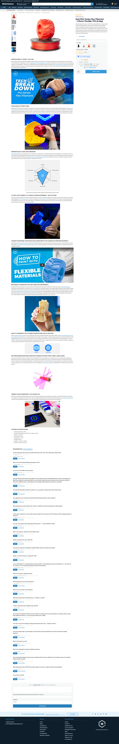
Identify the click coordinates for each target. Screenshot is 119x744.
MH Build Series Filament (88, 7)
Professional (44, 727)
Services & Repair (44, 735)
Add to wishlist (81, 36)
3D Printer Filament (28, 7)
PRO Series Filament (77, 7)
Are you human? (28, 694)
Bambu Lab (36, 7)
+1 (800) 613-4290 (34, 1)
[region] (45, 35)
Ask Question (42, 706)
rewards (88, 56)
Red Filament (37, 10)
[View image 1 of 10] (13, 16)
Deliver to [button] (90, 67)
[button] (23, 4)
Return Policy (69, 733)
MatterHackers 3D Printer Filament (48, 10)
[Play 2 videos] (13, 49)
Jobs (66, 731)
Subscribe (72, 714)
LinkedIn (101, 714)
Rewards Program (70, 729)
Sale (9, 7)
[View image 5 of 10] (13, 38)
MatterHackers (80, 16)
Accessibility (68, 739)
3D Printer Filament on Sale (80, 10)
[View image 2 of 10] (13, 21)
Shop (41, 722)
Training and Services (44, 7)
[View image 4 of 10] (13, 33)
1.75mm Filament (20, 10)
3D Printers (20, 7)
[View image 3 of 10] (13, 27)
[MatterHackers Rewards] (78, 56)
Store (16, 12)
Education (43, 729)
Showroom (43, 725)
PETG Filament (68, 7)
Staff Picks (14, 7)
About (66, 722)
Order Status (69, 725)
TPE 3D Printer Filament (29, 10)
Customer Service (27, 1)
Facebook (92, 714)
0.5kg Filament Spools (69, 10)
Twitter (95, 714)
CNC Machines (106, 7)
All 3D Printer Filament (11, 10)
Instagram (98, 714)
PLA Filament (53, 7)
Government (43, 733)
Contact (67, 724)
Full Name (15, 699)
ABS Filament (60, 7)
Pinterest (103, 714)
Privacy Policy (69, 735)
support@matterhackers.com (14, 724)
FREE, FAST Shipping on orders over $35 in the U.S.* (12, 1)
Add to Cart (96, 71)
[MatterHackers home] (8, 4)
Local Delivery (69, 727)
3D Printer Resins (98, 7)
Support (42, 731)
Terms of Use (68, 737)
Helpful (15, 458)
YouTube (106, 714)
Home (13, 12)
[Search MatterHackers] (92, 4)
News (41, 724)
